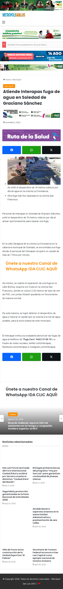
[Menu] (3, 22)
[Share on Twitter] (51, 150)
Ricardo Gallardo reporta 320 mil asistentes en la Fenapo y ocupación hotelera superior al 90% (30, 426)
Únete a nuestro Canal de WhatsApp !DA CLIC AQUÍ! (31, 266)
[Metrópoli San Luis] (14, 15)
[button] (34, 171)
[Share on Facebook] (11, 150)
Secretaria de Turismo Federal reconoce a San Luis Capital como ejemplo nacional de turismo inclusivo (45, 555)
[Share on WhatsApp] (31, 150)
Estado (13, 414)
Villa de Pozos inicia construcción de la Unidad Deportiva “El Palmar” (13, 554)
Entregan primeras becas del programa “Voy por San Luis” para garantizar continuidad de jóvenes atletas (46, 473)
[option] (31, 418)
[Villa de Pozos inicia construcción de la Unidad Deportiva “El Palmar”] (16, 539)
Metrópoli (16, 79)
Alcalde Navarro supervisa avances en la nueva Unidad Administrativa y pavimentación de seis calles (45, 515)
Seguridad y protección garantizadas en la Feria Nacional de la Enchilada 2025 (15, 495)
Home (8, 79)
